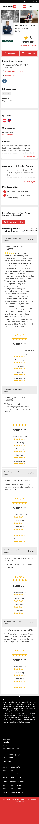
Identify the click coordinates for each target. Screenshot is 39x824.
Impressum (9, 76)
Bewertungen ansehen (28, 46)
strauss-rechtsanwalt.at (14, 71)
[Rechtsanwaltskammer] (4, 81)
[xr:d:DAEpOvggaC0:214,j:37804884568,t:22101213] (10, 16)
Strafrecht (6, 93)
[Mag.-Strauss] (29, 16)
